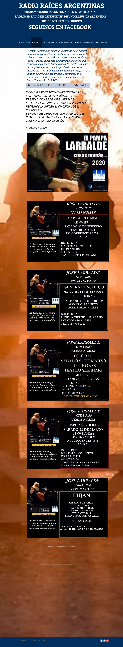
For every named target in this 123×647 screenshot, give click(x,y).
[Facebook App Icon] (101, 640)
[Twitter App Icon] (104, 640)
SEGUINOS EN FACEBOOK (53, 26)
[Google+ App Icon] (107, 640)
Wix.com (42, 641)
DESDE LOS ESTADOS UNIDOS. (48, 21)
